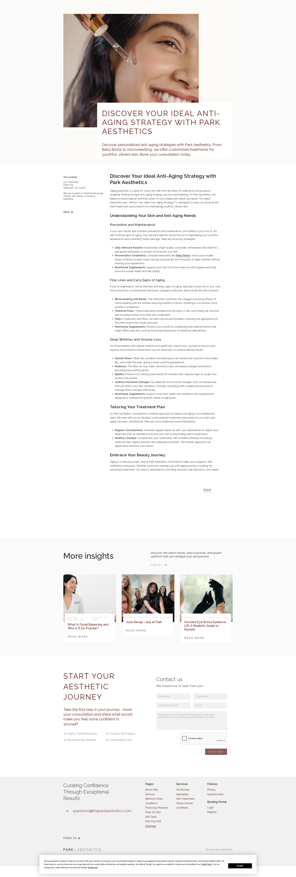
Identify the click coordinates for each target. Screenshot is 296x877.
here (207, 489)
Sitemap (150, 826)
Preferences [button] (93, 868)
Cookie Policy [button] (206, 864)
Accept (240, 866)
